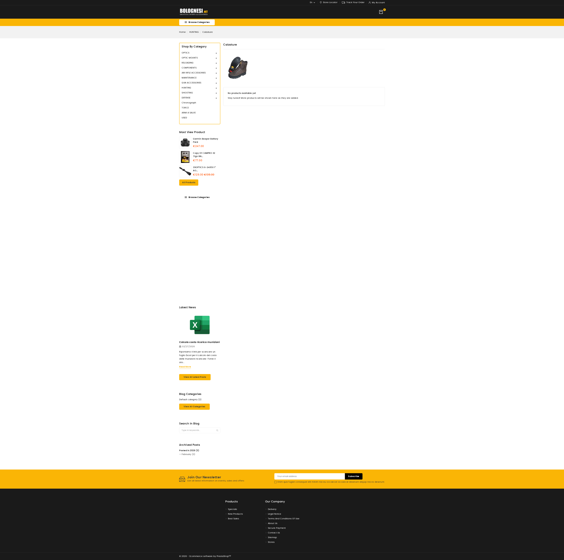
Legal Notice (274, 514)
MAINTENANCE (189, 78)
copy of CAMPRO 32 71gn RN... (204, 154)
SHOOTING (187, 93)
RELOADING (188, 63)
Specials (232, 509)
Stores (271, 542)
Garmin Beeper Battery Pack (205, 140)
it (163, 299)
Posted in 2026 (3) (189, 451)
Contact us (274, 533)
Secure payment (277, 528)
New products (235, 514)
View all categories (194, 407)
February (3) (188, 454)
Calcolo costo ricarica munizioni (199, 342)
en (156, 299)
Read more (185, 367)
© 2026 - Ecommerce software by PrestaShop (205, 556)
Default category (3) (190, 400)
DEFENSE (186, 98)
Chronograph (189, 103)
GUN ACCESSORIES (191, 83)
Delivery (272, 509)
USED (184, 118)
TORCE (185, 108)
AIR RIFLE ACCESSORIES (194, 73)
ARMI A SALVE (189, 113)
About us (272, 523)
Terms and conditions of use (283, 519)
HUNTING (186, 88)
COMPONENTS (189, 68)
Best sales (233, 519)
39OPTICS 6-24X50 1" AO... (204, 169)
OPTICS (185, 53)
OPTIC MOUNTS (190, 58)
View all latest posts (195, 377)
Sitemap (272, 538)
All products (188, 183)
